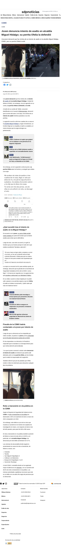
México (14, 15)
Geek (2, 528)
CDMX (3, 27)
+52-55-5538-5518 (25, 492)
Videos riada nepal (7, 18)
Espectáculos (5, 524)
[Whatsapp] (10, 84)
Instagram (42, 500)
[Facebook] (4, 84)
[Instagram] (6, 484)
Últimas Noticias (7, 15)
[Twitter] (7, 84)
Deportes (40, 15)
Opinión (27, 15)
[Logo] (30, 12)
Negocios (47, 15)
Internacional (20, 15)
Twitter (42, 496)
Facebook (42, 492)
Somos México (35, 18)
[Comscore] (56, 483)
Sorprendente (54, 15)
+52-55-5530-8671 (25, 496)
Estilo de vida (33, 15)
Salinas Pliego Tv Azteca (22, 18)
